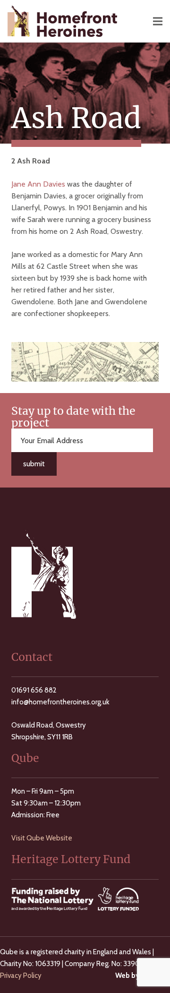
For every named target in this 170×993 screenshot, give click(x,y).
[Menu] (158, 21)
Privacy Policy (21, 975)
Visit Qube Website (41, 838)
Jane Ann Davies (38, 184)
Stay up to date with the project (73, 416)
